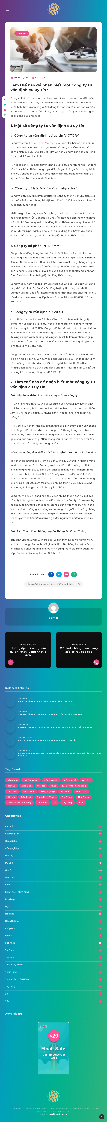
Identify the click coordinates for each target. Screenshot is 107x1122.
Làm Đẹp (12, 791)
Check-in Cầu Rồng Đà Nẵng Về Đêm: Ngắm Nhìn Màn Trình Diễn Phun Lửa (55, 727)
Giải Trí (41, 786)
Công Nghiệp (51, 780)
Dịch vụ (11, 786)
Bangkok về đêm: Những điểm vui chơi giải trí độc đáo (45, 701)
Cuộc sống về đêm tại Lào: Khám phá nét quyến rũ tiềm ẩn (47, 740)
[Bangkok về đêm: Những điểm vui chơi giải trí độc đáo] (10, 702)
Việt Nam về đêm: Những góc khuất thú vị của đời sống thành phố (50, 714)
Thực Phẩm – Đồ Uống (17, 979)
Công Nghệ (70, 780)
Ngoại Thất (29, 791)
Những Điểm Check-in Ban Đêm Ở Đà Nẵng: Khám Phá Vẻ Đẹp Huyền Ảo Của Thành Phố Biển (59, 754)
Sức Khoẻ (26, 797)
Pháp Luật (81, 791)
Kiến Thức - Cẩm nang (74, 786)
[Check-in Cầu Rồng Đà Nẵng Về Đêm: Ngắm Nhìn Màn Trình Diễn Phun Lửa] (10, 728)
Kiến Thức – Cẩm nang (17, 891)
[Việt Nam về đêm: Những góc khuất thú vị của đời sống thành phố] (10, 715)
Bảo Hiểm (12, 780)
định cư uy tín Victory (40, 143)
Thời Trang (84, 797)
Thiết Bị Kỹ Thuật (46, 797)
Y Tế (81, 802)
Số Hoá (11, 797)
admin (53, 617)
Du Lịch (22, 33)
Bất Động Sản (31, 780)
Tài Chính (42, 802)
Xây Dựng (67, 802)
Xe (54, 802)
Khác (53, 786)
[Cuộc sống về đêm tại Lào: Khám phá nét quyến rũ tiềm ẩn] (10, 741)
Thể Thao (66, 797)
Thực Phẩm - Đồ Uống (19, 802)
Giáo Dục (26, 786)
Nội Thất (65, 791)
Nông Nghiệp (48, 791)
